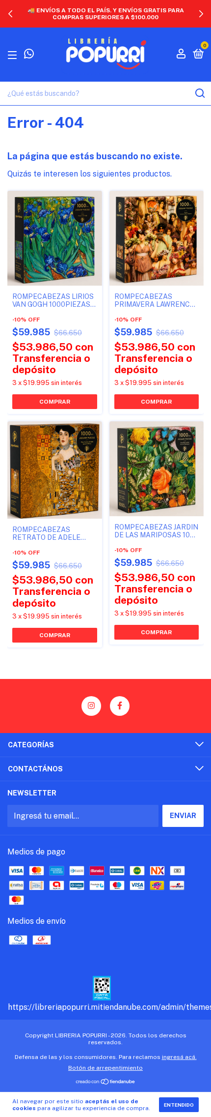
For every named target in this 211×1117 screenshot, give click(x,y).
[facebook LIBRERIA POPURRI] (120, 706)
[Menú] (14, 54)
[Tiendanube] (105, 1082)
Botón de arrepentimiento (105, 1067)
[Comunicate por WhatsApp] (29, 55)
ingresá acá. (179, 1057)
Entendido (179, 1105)
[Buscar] (199, 93)
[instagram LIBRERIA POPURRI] (91, 706)
